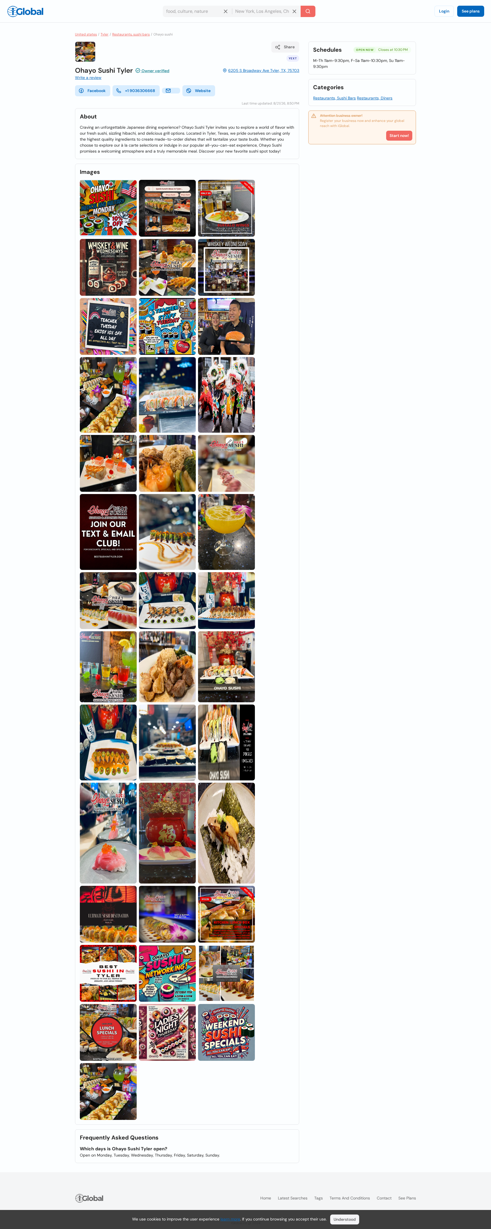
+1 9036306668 (140, 90)
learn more (230, 1219)
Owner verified (155, 70)
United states (86, 34)
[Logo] (25, 11)
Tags (318, 1198)
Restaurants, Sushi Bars (334, 98)
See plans (471, 11)
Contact (384, 1198)
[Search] (308, 11)
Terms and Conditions (350, 1198)
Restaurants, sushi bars (131, 34)
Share (289, 46)
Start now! (399, 135)
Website (203, 90)
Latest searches (292, 1198)
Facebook (97, 90)
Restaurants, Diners (374, 98)
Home (265, 1198)
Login (444, 11)
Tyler (105, 34)
